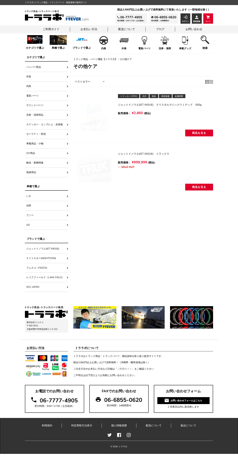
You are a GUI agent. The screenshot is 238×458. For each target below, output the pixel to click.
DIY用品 (30, 153)
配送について (126, 29)
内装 (103, 48)
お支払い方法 (88, 29)
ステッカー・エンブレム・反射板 (44, 124)
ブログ (160, 29)
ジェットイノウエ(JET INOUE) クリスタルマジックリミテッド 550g (160, 104)
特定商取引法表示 (81, 425)
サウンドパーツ (34, 105)
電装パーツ (144, 48)
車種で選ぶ (58, 48)
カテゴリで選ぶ (35, 48)
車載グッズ (185, 48)
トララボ (123, 446)
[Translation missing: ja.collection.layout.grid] (207, 81)
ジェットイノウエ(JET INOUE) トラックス (143, 154)
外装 (124, 48)
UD (28, 224)
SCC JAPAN (32, 287)
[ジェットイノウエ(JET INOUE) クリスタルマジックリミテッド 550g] (94, 115)
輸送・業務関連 (34, 162)
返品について (188, 425)
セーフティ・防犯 (36, 134)
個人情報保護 (119, 425)
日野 (28, 205)
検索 (205, 48)
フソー (30, 215)
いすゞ (30, 196)
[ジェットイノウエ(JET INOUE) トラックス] (94, 169)
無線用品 (31, 172)
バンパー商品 (33, 67)
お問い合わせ (194, 29)
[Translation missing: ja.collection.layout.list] (211, 81)
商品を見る (199, 133)
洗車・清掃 (165, 48)
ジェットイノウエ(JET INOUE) (42, 248)
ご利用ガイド (51, 29)
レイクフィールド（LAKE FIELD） (45, 277)
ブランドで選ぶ (81, 48)
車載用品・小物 (34, 143)
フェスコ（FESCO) (37, 267)
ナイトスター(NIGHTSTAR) (41, 258)
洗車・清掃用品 (34, 115)
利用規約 (47, 425)
